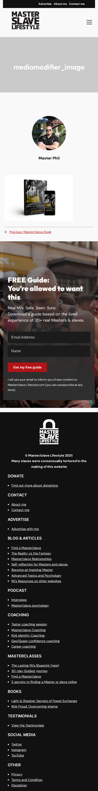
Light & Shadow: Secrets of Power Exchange (44, 701)
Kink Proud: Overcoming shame (34, 706)
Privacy (16, 774)
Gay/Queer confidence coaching (35, 641)
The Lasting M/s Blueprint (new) (35, 665)
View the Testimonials (27, 725)
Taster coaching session (29, 624)
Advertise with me (25, 529)
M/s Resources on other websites (36, 581)
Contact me (20, 510)
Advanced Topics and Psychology (36, 575)
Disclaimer (19, 785)
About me (18, 504)
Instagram (18, 750)
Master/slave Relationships (31, 559)
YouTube (17, 755)
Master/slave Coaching (28, 630)
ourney (42, 671)
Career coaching (23, 646)
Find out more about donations (34, 485)
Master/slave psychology (30, 605)
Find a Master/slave (26, 548)
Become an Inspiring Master (32, 570)
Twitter (16, 744)
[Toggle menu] (89, 22)
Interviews (19, 600)
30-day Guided (23, 671)
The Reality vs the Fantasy (31, 553)
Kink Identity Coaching (28, 635)
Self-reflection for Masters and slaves (39, 564)
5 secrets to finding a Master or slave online (44, 682)
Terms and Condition (26, 780)
